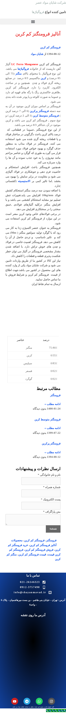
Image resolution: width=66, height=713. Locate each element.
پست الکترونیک (50, 499)
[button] (33, 22)
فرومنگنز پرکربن (39, 111)
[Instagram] (51, 701)
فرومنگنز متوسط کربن (46, 115)
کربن (43, 78)
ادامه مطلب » (52, 404)
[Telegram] (26, 701)
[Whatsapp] (39, 701)
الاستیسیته (24, 181)
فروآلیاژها (23, 68)
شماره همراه (51, 487)
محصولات (17, 540)
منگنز (18, 73)
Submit (53, 529)
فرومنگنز (55, 395)
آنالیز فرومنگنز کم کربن (43, 545)
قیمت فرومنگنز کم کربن (32, 554)
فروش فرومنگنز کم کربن (39, 549)
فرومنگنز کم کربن (50, 47)
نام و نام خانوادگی (49, 474)
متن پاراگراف (51, 511)
